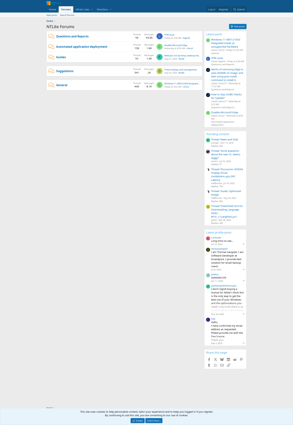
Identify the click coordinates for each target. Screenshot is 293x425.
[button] (92, 9)
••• (244, 244)
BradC (182, 72)
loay (213, 318)
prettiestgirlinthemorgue (223, 285)
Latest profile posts (218, 232)
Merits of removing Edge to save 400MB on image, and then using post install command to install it (227, 75)
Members (102, 9)
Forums (66, 9)
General (61, 85)
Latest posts (214, 34)
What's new (82, 9)
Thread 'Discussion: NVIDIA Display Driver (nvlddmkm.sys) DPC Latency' (227, 174)
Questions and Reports (72, 36)
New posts (51, 15)
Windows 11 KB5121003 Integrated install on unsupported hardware (198, 83)
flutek (181, 58)
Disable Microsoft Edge (175, 45)
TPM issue (169, 34)
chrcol (190, 48)
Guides (61, 57)
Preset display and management (180, 69)
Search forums (67, 15)
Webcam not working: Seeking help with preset (188, 55)
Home (52, 9)
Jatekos (215, 274)
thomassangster (219, 248)
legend (186, 37)
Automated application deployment (81, 47)
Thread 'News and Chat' (224, 139)
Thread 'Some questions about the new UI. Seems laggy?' (225, 154)
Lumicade (216, 237)
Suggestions (64, 71)
